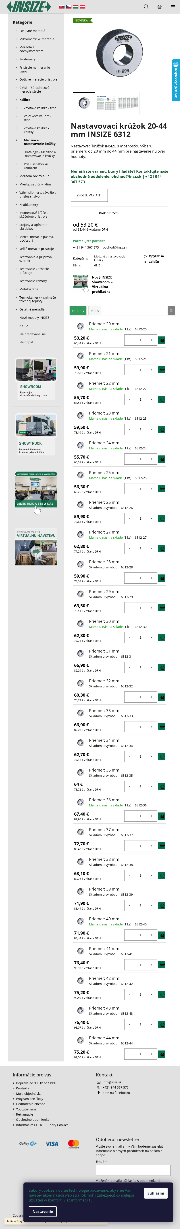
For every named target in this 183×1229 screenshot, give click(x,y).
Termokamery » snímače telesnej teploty (37, 299)
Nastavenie (43, 1211)
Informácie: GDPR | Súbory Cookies (42, 1125)
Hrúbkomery (28, 204)
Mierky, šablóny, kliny (35, 184)
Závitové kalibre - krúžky (36, 130)
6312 (97, 265)
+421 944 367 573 (86, 247)
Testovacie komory (33, 281)
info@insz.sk (112, 1082)
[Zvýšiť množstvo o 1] (151, 340)
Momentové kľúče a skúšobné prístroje (33, 215)
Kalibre (24, 100)
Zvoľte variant (89, 195)
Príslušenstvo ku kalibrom (36, 166)
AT (82, 7)
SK (62, 7)
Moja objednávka (29, 1093)
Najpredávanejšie (33, 334)
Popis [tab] (95, 310)
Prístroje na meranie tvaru (34, 69)
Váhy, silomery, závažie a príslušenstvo (37, 194)
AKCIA (23, 326)
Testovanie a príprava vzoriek (35, 259)
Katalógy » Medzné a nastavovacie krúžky (40, 154)
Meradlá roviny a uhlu (35, 176)
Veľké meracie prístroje (36, 249)
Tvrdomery (27, 59)
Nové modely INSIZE (34, 317)
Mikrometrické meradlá (36, 39)
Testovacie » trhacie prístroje (34, 271)
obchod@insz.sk (115, 247)
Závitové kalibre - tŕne (40, 108)
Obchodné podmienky (32, 1119)
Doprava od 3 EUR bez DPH (36, 1083)
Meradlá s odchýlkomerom (31, 49)
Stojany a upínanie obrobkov (33, 227)
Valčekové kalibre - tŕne (38, 118)
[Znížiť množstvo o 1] (130, 340)
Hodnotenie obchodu (32, 1104)
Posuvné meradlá (32, 31)
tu (91, 1200)
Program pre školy (29, 1099)
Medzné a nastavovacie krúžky (40, 142)
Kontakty (22, 1088)
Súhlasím (156, 1193)
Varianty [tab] (78, 310)
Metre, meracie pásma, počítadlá (36, 239)
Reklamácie (24, 1114)
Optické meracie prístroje (38, 79)
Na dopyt (26, 342)
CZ (69, 7)
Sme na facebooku (116, 1093)
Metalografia (28, 289)
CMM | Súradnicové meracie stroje (34, 89)
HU (76, 7)
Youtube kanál (26, 1109)
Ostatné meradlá (32, 309)
